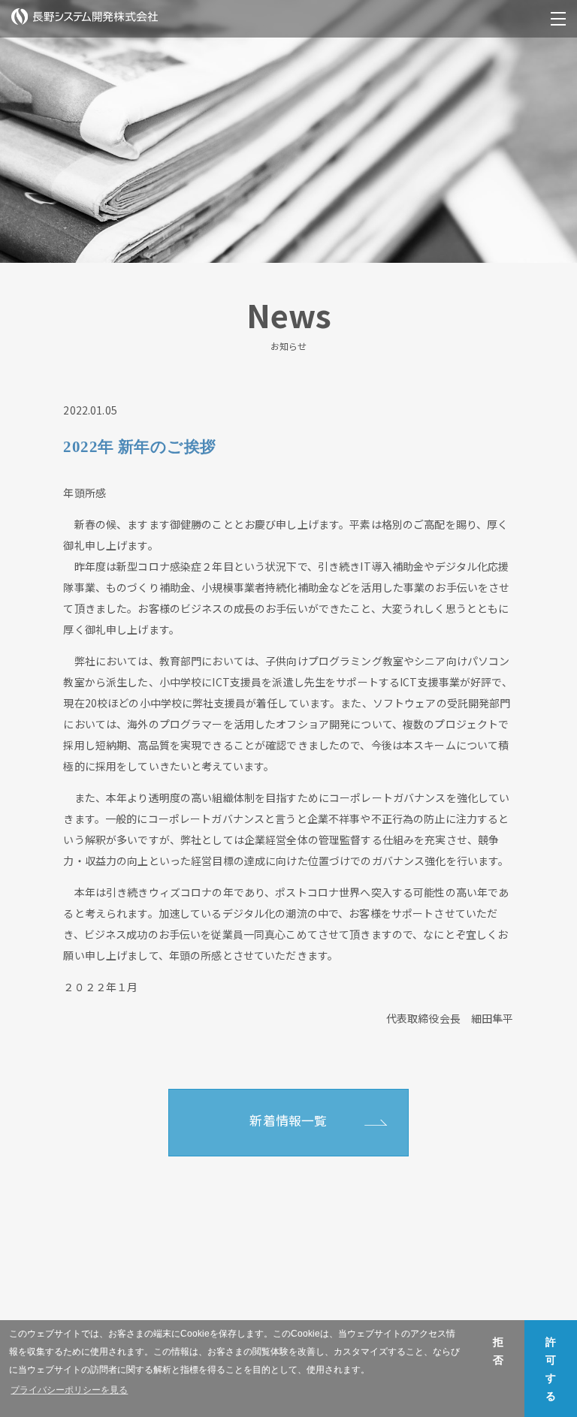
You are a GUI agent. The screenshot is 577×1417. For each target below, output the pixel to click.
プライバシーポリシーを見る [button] (69, 1390)
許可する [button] (550, 1369)
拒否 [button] (498, 1351)
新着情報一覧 (288, 1120)
